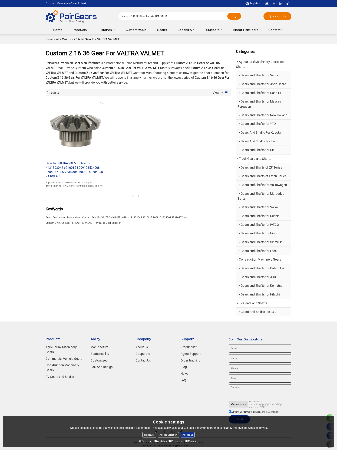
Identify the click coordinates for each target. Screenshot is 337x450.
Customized (99, 360)
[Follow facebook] (273, 3)
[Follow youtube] (266, 3)
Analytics (162, 441)
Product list (189, 347)
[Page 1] (132, 196)
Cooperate (143, 354)
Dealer (162, 30)
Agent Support (191, 354)
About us (142, 347)
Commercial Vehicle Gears (64, 358)
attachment (240, 404)
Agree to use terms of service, (255, 412)
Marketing (193, 441)
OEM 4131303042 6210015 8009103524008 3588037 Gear (154, 217)
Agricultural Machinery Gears (61, 349)
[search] (234, 16)
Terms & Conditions (270, 412)
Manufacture (99, 347)
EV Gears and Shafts (60, 377)
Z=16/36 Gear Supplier (108, 222)
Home (57, 30)
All (57, 39)
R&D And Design (102, 367)
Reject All (149, 434)
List (222, 92)
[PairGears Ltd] (71, 16)
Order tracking (190, 360)
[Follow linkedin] (280, 3)
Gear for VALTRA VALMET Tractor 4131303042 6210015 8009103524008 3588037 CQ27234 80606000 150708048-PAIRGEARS (75, 169)
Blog (184, 367)
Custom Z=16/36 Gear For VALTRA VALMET (70, 222)
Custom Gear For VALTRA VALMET (101, 217)
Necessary (147, 441)
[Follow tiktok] (287, 3)
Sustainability (100, 354)
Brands (106, 30)
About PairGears (245, 30)
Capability (184, 30)
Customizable (136, 30)
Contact (274, 30)
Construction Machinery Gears (62, 367)
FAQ (183, 380)
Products (79, 30)
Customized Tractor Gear (67, 217)
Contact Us (143, 360)
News (185, 373)
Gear (48, 217)
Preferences (177, 441)
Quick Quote (277, 16)
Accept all (188, 434)
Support (212, 30)
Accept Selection (168, 434)
